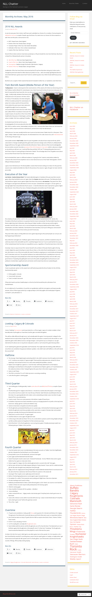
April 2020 (72, 255)
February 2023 (73, 206)
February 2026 (73, 136)
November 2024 (74, 165)
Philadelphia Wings (76, 530)
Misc (85, 518)
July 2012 (72, 459)
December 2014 (74, 391)
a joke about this (35, 386)
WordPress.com (74, 582)
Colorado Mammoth (26, 562)
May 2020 (72, 253)
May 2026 (72, 128)
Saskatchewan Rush (76, 542)
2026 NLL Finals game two (76, 72)
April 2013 (72, 437)
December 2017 (74, 309)
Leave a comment (25, 314)
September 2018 (74, 287)
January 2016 (73, 362)
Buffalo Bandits (74, 489)
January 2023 (73, 209)
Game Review (35, 562)
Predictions (17, 314)
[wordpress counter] (72, 97)
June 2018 (72, 294)
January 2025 (73, 160)
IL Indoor (85, 3)
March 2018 (73, 301)
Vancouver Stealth (75, 552)
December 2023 (74, 184)
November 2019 (74, 262)
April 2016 (72, 355)
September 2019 (74, 265)
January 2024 (73, 182)
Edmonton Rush (76, 504)
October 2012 (73, 452)
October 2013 (73, 423)
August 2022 (73, 219)
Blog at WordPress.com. (9, 594)
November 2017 (74, 311)
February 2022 (73, 231)
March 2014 (73, 411)
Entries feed (73, 577)
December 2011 (74, 474)
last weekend (18, 330)
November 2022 (74, 214)
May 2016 (72, 352)
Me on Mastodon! (74, 95)
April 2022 (72, 226)
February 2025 (73, 158)
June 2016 (72, 350)
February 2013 (73, 442)
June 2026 (72, 126)
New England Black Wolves (78, 520)
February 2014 (73, 413)
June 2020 (72, 250)
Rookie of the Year (14, 66)
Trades (79, 550)
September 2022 (74, 216)
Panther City (77, 527)
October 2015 (73, 369)
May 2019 (72, 272)
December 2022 (74, 211)
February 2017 (73, 333)
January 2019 (73, 282)
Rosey (32, 513)
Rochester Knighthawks (78, 535)
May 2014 (72, 406)
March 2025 (73, 155)
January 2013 (73, 445)
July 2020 (72, 248)
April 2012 (72, 464)
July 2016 (72, 347)
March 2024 (73, 177)
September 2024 (74, 167)
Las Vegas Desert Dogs (77, 515)
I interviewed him (58, 134)
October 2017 (73, 313)
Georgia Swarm (76, 508)
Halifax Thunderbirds (75, 512)
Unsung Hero (12, 64)
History (83, 513)
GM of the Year (13, 60)
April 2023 (72, 201)
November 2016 (74, 340)
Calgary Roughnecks (15, 562)
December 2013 (74, 418)
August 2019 (73, 267)
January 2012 (73, 472)
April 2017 (72, 328)
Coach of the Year (13, 62)
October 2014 (73, 396)
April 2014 (72, 408)
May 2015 (72, 379)
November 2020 (74, 245)
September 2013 (74, 425)
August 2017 (73, 318)
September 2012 (74, 455)
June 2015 (72, 377)
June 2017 (72, 323)
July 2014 (72, 401)
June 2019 (72, 270)
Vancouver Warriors (77, 554)
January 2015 (73, 389)
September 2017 (74, 316)
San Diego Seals (76, 539)
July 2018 (72, 292)
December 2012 (74, 447)
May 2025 (72, 150)
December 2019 (74, 260)
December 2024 (74, 163)
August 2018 (73, 289)
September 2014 (74, 399)
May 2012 (72, 462)
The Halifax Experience (76, 69)
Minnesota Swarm (76, 518)
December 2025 (74, 141)
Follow (73, 38)
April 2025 (72, 153)
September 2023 (74, 192)
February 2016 (73, 360)
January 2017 (73, 335)
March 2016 (73, 357)
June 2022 (72, 221)
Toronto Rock (76, 547)
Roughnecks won (31, 524)
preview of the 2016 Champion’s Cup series (36, 147)
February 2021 (73, 243)
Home (63, 3)
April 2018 (72, 299)
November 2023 (74, 187)
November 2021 (74, 238)
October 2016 (73, 343)
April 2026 (72, 131)
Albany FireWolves (76, 486)
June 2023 (72, 197)
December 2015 (74, 364)
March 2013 (73, 440)
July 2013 (72, 430)
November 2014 (74, 394)
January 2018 (73, 306)
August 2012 (73, 457)
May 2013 (72, 435)
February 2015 (73, 386)
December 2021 (74, 236)
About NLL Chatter (74, 3)
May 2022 (72, 223)
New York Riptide (75, 522)
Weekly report (75, 559)
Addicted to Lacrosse (10, 35)
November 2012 (74, 450)
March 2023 (73, 204)
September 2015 (74, 372)
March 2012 (73, 467)
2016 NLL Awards (13, 26)
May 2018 (72, 296)
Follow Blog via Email (76, 17)
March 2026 (73, 133)
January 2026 (73, 138)
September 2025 (74, 146)
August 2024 (73, 170)
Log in (71, 575)
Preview (72, 534)
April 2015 (72, 382)
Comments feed (74, 580)
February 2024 (73, 180)
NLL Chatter (10, 4)
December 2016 (74, 338)
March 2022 (73, 228)
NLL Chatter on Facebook (76, 108)
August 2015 (73, 374)
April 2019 (72, 274)
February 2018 (73, 304)
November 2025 (74, 143)
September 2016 (74, 345)
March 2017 (73, 330)
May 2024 (72, 172)
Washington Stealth (76, 557)
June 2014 (72, 403)
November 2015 (74, 367)
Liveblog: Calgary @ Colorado (19, 323)
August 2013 (73, 428)
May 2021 (72, 240)
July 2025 (72, 148)
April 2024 (72, 175)
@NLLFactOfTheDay (47, 386)
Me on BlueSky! (74, 93)
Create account (74, 572)
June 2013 (72, 433)
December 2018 (74, 284)
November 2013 (74, 420)
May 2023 (72, 199)
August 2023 (73, 194)
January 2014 (73, 416)
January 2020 (73, 257)
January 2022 (73, 233)
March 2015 (73, 384)
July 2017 (72, 321)
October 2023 (73, 189)
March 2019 (73, 277)
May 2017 (72, 326)
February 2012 (73, 469)
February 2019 (73, 279)
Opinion (12, 314)
